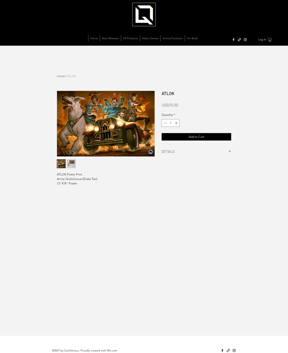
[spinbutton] (171, 123)
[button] (270, 40)
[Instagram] (245, 40)
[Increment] (176, 123)
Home (61, 76)
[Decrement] (165, 123)
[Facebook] (233, 40)
